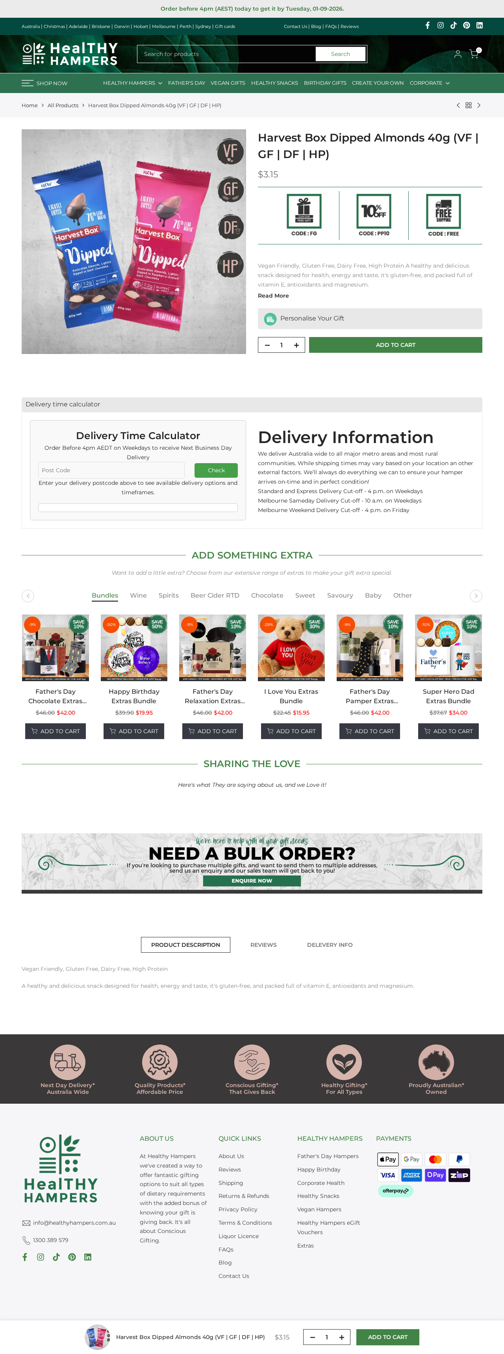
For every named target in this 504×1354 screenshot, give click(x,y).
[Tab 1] (105, 596)
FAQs (331, 26)
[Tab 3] (169, 596)
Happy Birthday (319, 1169)
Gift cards (225, 26)
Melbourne (164, 26)
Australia (31, 26)
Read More (273, 295)
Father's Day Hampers (328, 1156)
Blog (316, 26)
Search (340, 54)
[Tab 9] (402, 596)
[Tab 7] (340, 596)
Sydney (203, 26)
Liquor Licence (239, 1236)
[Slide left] (28, 596)
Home (30, 105)
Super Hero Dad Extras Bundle (448, 696)
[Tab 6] (305, 596)
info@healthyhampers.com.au (74, 1222)
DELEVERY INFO (330, 944)
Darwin (122, 26)
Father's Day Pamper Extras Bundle (370, 697)
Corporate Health (321, 1182)
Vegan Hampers (319, 1209)
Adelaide (78, 26)
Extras (305, 1245)
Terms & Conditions (245, 1222)
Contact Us (295, 26)
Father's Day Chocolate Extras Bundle (55, 697)
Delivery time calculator (63, 404)
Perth (185, 26)
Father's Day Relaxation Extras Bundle (213, 697)
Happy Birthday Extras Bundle (134, 696)
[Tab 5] (267, 596)
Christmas (54, 26)
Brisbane (101, 26)
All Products (63, 105)
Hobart (140, 26)
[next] (463, 677)
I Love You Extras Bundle (291, 696)
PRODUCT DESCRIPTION (185, 944)
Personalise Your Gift (312, 318)
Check (216, 470)
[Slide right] (476, 596)
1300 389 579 (51, 1240)
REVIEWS (263, 944)
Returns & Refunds (244, 1195)
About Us (231, 1156)
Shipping (231, 1182)
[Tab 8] (373, 596)
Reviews (350, 26)
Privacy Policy (238, 1209)
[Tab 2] (138, 596)
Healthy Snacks (318, 1195)
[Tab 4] (215, 596)
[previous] (41, 677)
